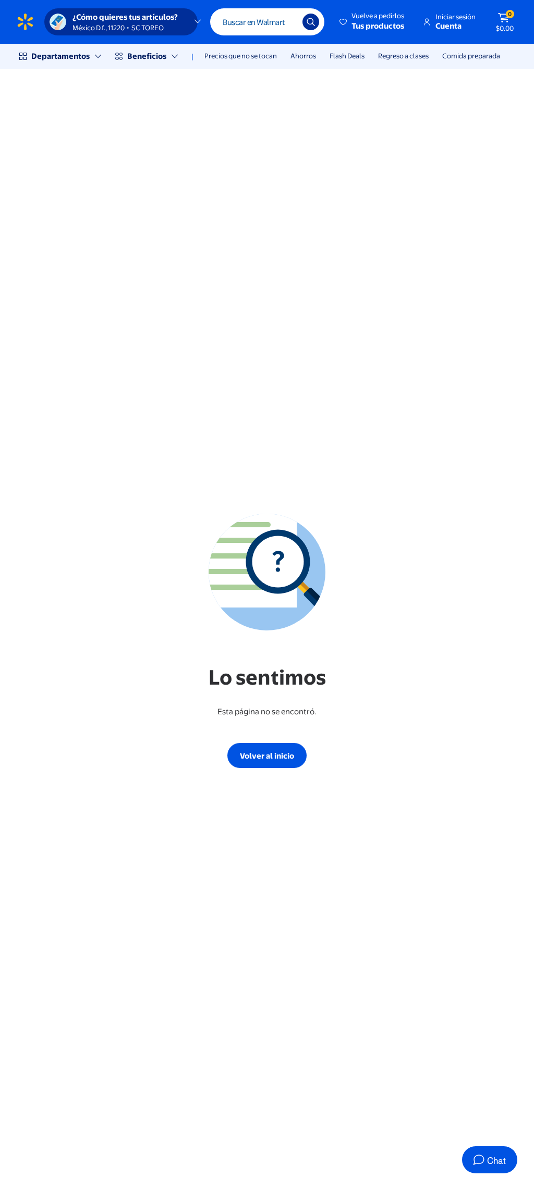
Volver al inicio (267, 756)
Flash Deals (347, 56)
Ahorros (303, 56)
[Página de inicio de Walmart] (25, 21)
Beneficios (146, 56)
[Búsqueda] (310, 22)
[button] (372, 21)
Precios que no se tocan (240, 56)
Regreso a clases (403, 56)
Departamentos (60, 56)
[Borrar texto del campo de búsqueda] (286, 21)
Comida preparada (471, 56)
